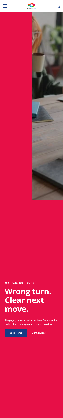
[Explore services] (58, 6)
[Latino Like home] (31, 6)
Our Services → (40, 332)
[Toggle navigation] (5, 6)
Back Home (15, 332)
